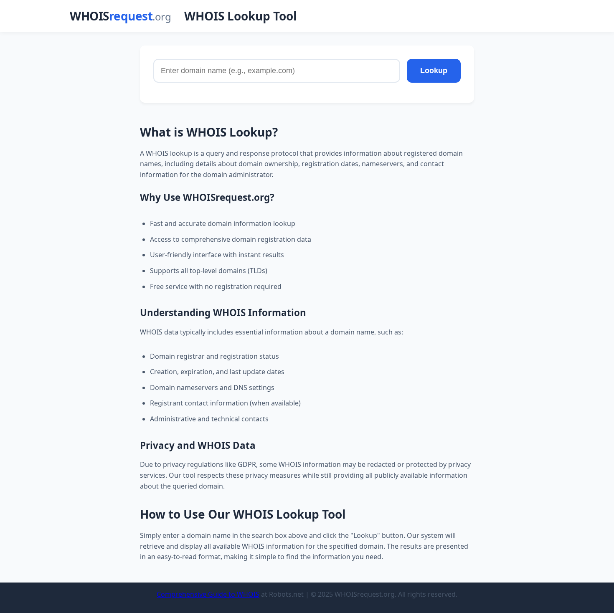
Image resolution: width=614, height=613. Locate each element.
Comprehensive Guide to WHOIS (208, 594)
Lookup (433, 70)
